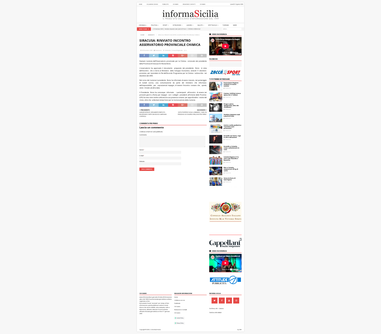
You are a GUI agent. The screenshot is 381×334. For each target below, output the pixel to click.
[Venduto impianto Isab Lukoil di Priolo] (215, 118)
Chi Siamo (175, 4)
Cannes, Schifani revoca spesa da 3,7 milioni (232, 94)
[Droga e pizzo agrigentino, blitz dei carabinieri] (215, 107)
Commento (143, 135)
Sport (165, 25)
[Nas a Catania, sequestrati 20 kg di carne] (215, 171)
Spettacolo (212, 25)
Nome (141, 150)
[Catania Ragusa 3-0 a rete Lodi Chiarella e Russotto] (215, 160)
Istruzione (177, 25)
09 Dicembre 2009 (147, 50)
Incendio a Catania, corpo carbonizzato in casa (231, 147)
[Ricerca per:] (232, 29)
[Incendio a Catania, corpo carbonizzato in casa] (215, 150)
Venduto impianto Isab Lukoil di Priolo (232, 115)
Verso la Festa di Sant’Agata (229, 179)
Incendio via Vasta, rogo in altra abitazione (232, 136)
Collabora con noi (152, 4)
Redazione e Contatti (189, 4)
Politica (154, 25)
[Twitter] (214, 301)
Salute (200, 25)
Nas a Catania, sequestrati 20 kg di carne (231, 169)
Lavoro (189, 25)
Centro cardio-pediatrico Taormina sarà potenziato (232, 126)
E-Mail (141, 156)
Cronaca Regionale (177, 50)
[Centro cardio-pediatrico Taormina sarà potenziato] (215, 128)
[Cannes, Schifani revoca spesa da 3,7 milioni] (215, 97)
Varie (235, 25)
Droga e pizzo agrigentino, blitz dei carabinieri (231, 105)
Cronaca (142, 25)
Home (140, 4)
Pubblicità (165, 4)
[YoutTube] (229, 301)
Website (142, 161)
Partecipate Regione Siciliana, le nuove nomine (231, 84)
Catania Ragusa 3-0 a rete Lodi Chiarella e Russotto (231, 158)
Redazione (158, 50)
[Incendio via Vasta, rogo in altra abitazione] (215, 139)
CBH (240, 329)
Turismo (226, 25)
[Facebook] (222, 301)
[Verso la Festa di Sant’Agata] (215, 181)
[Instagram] (236, 301)
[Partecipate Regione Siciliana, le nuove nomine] (215, 86)
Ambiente (168, 50)
